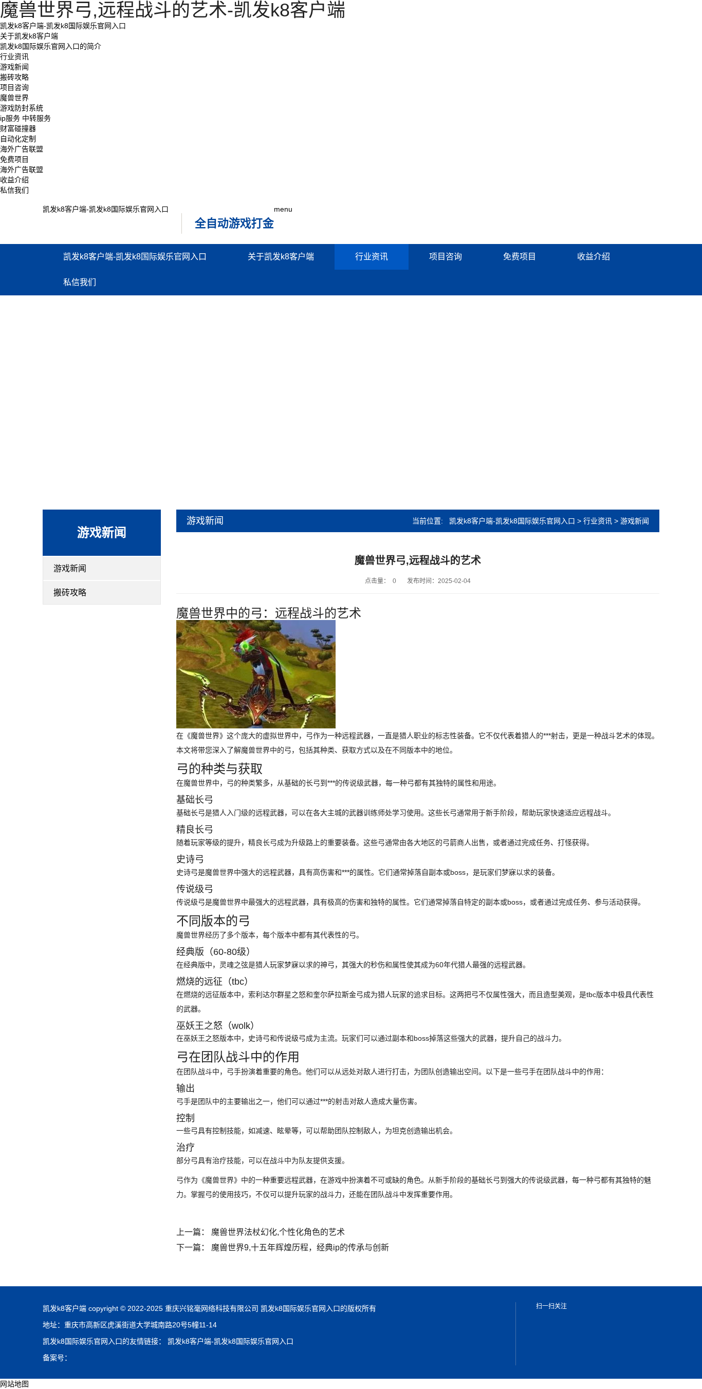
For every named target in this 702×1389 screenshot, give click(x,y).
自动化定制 (18, 139)
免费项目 (14, 159)
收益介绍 (14, 180)
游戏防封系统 (21, 108)
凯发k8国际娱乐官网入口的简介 (50, 46)
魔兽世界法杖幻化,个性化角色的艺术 (278, 1232)
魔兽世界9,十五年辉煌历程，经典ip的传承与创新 (300, 1247)
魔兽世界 (14, 97)
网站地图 (14, 1384)
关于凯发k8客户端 (29, 36)
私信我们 (14, 190)
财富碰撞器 (18, 128)
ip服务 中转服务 (25, 118)
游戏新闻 (14, 67)
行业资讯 (14, 56)
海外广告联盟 (21, 149)
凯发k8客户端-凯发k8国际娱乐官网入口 (63, 26)
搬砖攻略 (14, 77)
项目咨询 (14, 87)
